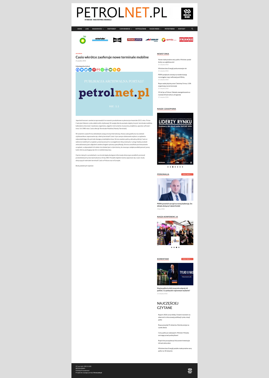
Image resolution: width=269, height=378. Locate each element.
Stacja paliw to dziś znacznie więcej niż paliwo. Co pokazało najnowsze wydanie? (173, 289)
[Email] (110, 70)
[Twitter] (86, 70)
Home (79, 29)
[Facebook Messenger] (82, 70)
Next (190, 138)
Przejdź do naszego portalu (89, 372)
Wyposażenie (140, 29)
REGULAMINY (80, 368)
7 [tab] (182, 166)
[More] (119, 70)
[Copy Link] (114, 70)
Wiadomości (97, 29)
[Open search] (192, 28)
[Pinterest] (94, 70)
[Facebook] (78, 70)
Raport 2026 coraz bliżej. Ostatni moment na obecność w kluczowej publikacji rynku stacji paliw (174, 317)
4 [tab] (175, 166)
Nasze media (154, 29)
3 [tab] (172, 166)
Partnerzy (111, 29)
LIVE (87, 29)
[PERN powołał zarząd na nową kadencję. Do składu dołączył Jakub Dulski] (175, 189)
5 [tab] (177, 166)
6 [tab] (180, 166)
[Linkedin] (90, 70)
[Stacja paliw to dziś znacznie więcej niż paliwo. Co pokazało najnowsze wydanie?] (175, 274)
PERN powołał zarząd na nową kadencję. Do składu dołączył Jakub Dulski (174, 205)
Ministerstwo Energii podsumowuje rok (172, 68)
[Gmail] (98, 70)
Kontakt (181, 29)
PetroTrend (170, 29)
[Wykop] (106, 70)
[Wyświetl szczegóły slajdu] (175, 139)
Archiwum (79, 53)
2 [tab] (170, 166)
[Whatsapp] (102, 70)
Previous (159, 138)
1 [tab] (168, 166)
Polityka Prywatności (83, 370)
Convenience (125, 29)
